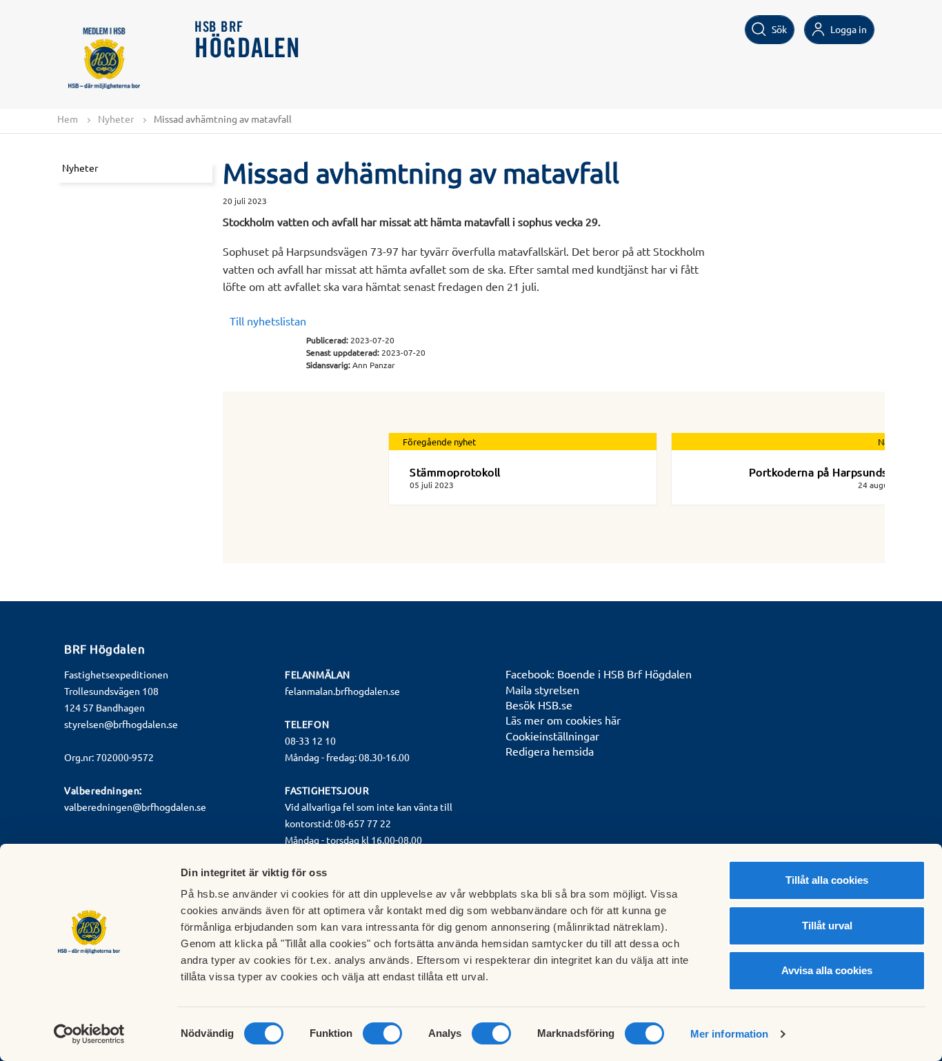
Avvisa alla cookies (826, 970)
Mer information (729, 1034)
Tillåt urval (827, 925)
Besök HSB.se (538, 704)
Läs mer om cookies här (563, 720)
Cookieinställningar (552, 735)
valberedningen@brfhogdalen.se (135, 806)
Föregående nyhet (439, 441)
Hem (67, 118)
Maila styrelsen (542, 689)
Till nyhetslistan (268, 320)
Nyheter (116, 118)
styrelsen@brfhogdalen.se (121, 724)
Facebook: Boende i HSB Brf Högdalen (598, 673)
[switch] (382, 1033)
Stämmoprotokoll (455, 471)
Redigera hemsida (549, 751)
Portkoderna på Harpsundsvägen (834, 471)
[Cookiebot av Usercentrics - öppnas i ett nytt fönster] (89, 1034)
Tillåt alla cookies (826, 880)
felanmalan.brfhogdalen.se (342, 691)
